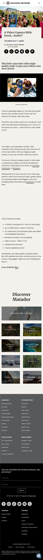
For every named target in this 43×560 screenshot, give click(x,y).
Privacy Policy (34, 294)
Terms (24, 294)
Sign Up (35, 289)
